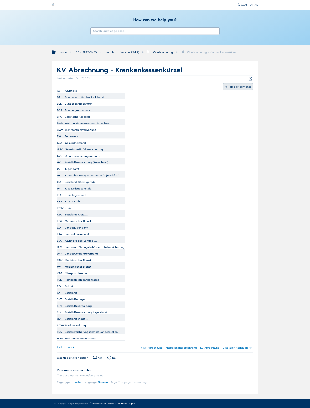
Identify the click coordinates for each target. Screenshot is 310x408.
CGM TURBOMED (87, 52)
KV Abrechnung (163, 52)
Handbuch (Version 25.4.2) (122, 52)
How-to (76, 382)
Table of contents (239, 86)
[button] (94, 31)
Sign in (132, 403)
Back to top (64, 347)
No (114, 358)
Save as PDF (250, 79)
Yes (100, 358)
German (103, 382)
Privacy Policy (99, 403)
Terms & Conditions (117, 403)
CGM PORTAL (249, 5)
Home (64, 52)
